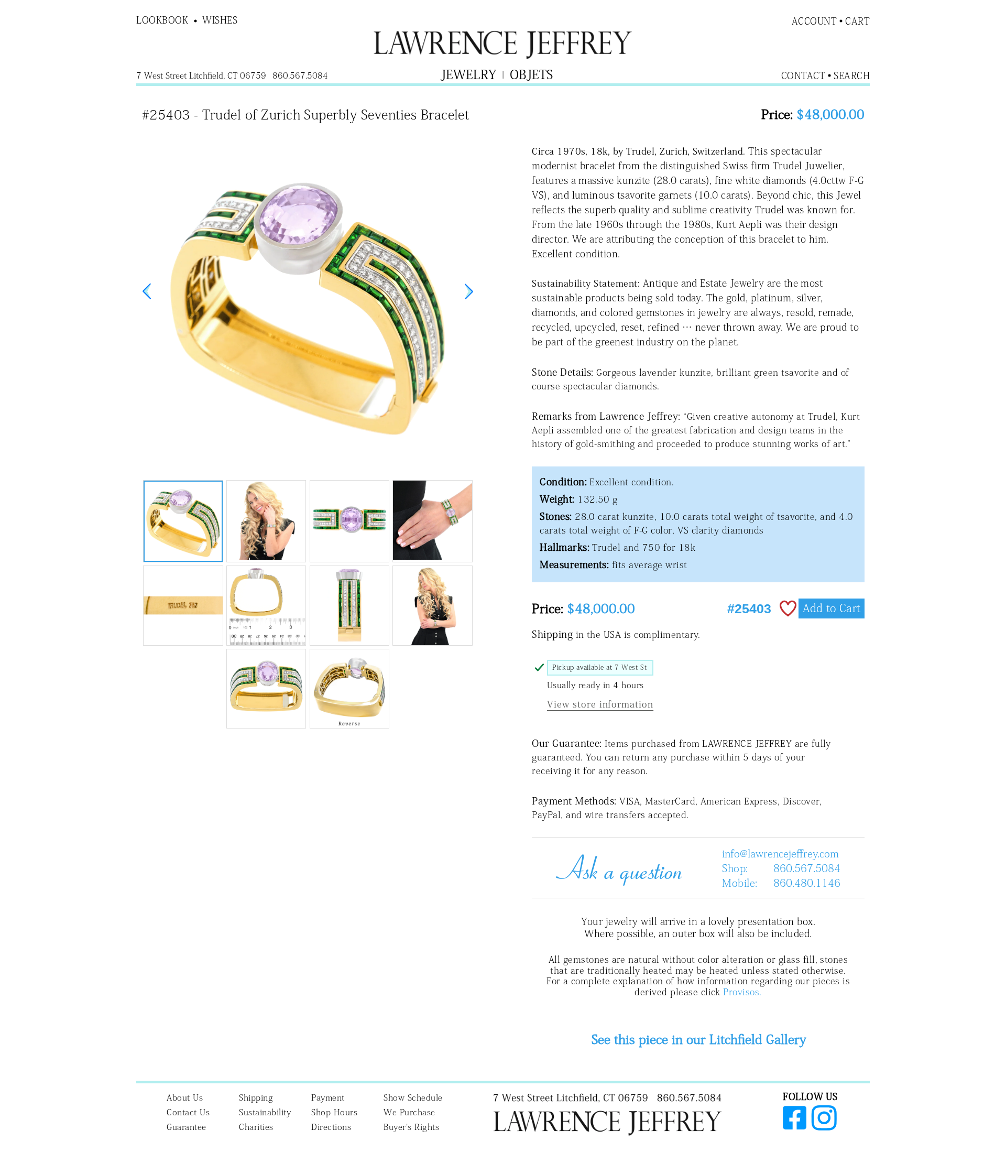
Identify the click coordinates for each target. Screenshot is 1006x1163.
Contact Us (188, 1112)
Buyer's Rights (411, 1127)
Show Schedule (413, 1097)
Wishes (219, 20)
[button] (469, 291)
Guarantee (186, 1127)
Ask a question (615, 868)
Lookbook (162, 20)
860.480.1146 (806, 882)
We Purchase (409, 1112)
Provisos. (742, 991)
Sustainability (265, 1112)
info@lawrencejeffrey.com (780, 853)
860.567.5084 (806, 868)
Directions (331, 1127)
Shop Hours (334, 1112)
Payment (328, 1097)
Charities (256, 1127)
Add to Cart (831, 608)
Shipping (256, 1097)
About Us (185, 1097)
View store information (600, 704)
